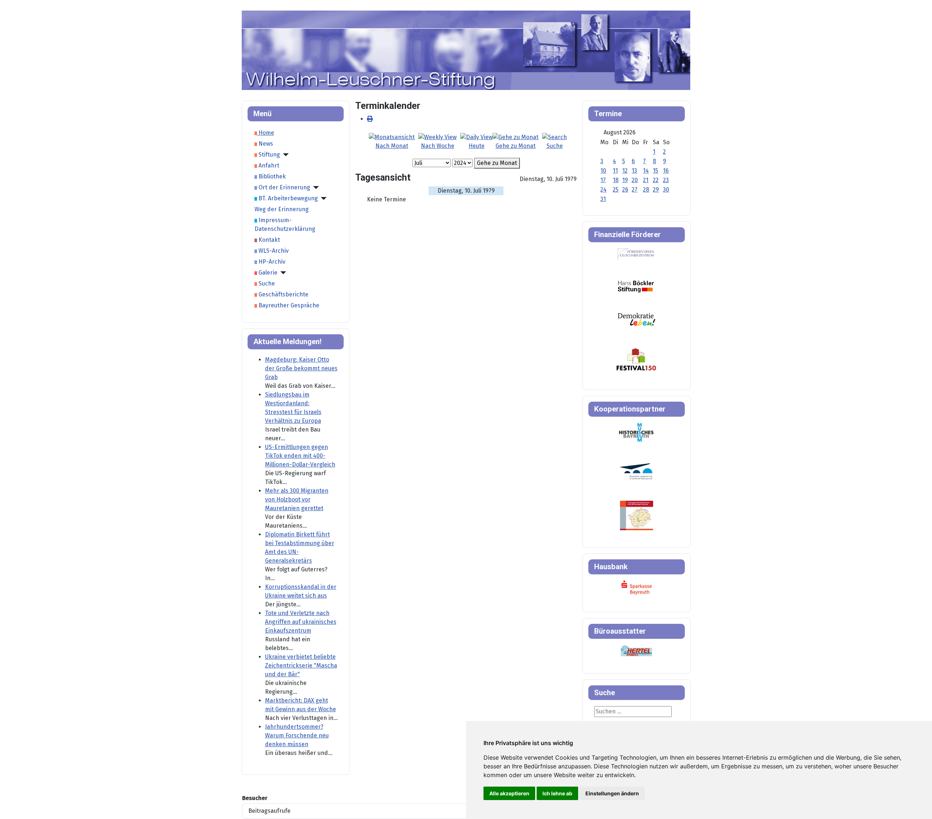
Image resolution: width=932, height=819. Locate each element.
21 (645, 180)
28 (646, 189)
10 (603, 170)
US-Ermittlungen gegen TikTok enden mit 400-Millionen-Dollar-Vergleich (300, 456)
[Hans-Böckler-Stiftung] (636, 286)
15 (655, 170)
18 (616, 180)
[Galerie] (281, 272)
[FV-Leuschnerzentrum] (635, 254)
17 (603, 180)
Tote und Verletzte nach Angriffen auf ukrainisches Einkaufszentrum (300, 622)
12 (625, 170)
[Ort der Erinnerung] (314, 187)
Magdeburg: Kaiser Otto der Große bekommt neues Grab (301, 368)
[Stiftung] (284, 154)
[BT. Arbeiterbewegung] (322, 198)
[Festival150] (636, 358)
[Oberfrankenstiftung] (636, 318)
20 (635, 180)
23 (666, 180)
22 (656, 180)
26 (625, 189)
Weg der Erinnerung (281, 209)
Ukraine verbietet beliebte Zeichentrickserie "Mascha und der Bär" (301, 665)
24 (603, 189)
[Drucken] (370, 118)
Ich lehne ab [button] (557, 793)
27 (634, 189)
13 (634, 170)
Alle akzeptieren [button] (509, 793)
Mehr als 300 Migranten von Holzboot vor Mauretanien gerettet (296, 499)
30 (666, 189)
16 (666, 170)
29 (656, 189)
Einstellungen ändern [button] (612, 793)
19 (625, 180)
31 (603, 199)
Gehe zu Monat (497, 163)
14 (646, 170)
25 (616, 189)
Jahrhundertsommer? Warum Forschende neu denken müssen (297, 735)
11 (615, 170)
